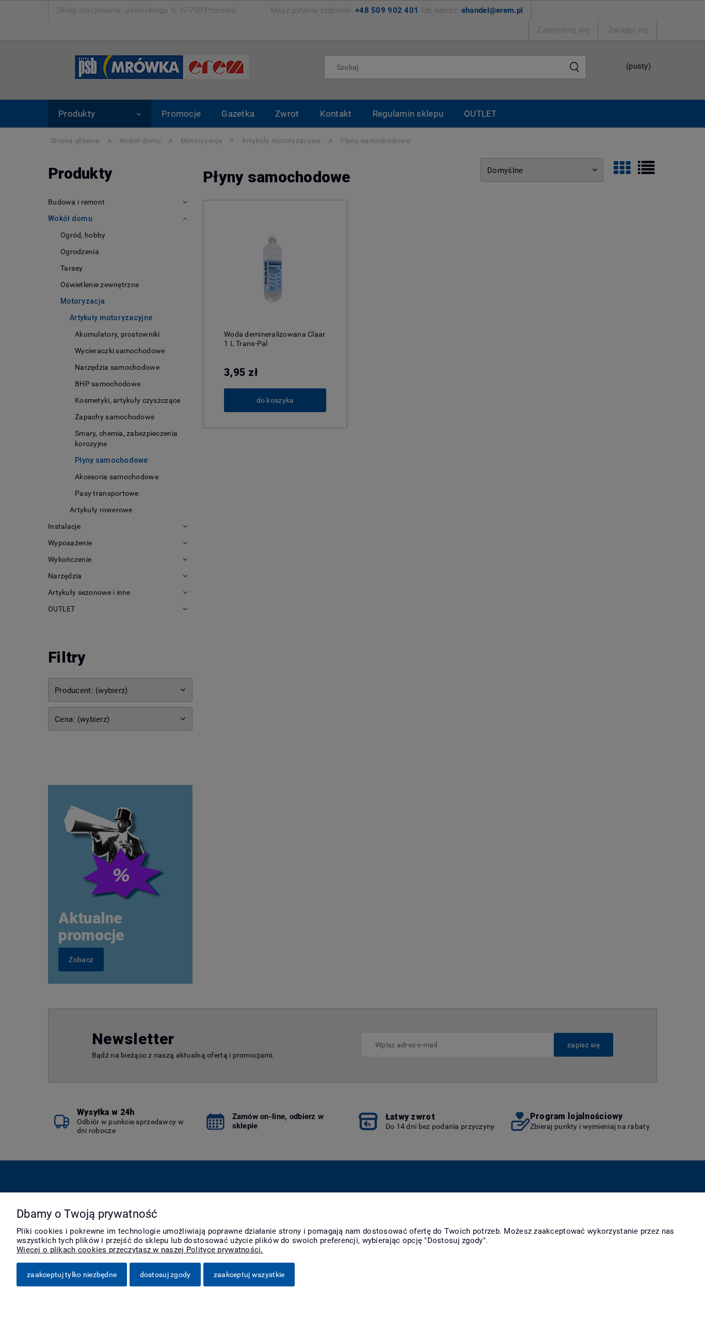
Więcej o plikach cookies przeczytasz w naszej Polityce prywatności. (140, 1249)
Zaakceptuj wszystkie (249, 1274)
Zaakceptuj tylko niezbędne (72, 1274)
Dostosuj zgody (165, 1274)
